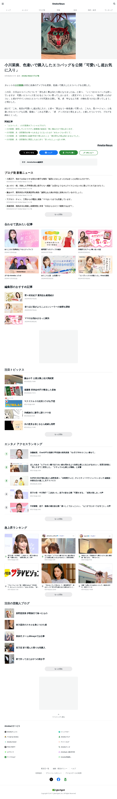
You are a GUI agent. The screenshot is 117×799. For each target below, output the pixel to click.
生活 (75, 10)
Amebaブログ (65, 737)
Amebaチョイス (12, 732)
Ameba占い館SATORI (68, 752)
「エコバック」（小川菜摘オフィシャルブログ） (26, 125)
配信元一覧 (45, 768)
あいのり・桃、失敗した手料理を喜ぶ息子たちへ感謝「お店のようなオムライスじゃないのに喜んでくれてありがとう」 (56, 185)
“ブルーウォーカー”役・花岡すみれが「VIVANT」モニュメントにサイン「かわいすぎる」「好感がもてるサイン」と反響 (22, 587)
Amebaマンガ (65, 747)
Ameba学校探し (66, 757)
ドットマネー (65, 732)
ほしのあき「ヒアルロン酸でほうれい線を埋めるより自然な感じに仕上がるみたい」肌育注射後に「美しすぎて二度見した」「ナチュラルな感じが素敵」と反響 (70, 465)
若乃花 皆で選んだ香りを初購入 (30, 647)
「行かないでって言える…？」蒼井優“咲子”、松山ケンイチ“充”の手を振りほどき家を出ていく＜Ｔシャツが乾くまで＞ (60, 587)
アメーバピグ (65, 742)
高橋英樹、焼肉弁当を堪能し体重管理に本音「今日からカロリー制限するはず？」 (40, 206)
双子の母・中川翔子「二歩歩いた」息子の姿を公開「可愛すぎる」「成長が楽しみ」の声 (66, 492)
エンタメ (25, 10)
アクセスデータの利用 (73, 773)
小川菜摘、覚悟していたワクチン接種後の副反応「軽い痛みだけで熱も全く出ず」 (40, 129)
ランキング (109, 10)
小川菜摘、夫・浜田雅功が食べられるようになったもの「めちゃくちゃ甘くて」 (39, 132)
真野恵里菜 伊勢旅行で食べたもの (31, 613)
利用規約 (39, 773)
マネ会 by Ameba (12, 737)
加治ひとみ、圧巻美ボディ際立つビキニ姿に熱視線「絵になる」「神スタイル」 (96, 556)
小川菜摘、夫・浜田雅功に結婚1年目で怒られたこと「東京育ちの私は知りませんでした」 (43, 136)
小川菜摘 (19, 85)
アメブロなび (11, 757)
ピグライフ (10, 752)
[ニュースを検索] (114, 3)
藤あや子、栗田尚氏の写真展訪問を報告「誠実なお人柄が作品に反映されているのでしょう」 (45, 192)
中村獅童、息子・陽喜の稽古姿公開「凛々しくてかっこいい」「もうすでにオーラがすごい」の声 (70, 506)
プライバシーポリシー (54, 773)
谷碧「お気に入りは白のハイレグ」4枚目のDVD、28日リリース (95, 586)
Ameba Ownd (11, 742)
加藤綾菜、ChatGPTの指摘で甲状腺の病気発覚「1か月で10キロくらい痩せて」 (63, 452)
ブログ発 (42, 10)
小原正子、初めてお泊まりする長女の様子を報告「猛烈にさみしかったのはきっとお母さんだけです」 (49, 179)
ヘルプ (73, 768)
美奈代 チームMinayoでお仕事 (30, 636)
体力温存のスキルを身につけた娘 (31, 624)
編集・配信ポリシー (60, 768)
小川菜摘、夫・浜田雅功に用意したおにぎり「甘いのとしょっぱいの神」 (36, 139)
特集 (58, 10)
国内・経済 (92, 10)
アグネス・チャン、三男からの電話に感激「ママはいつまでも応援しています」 (39, 199)
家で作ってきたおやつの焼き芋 (30, 659)
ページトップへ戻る (58, 717)
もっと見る (58, 214)
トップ (8, 10)
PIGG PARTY (11, 747)
